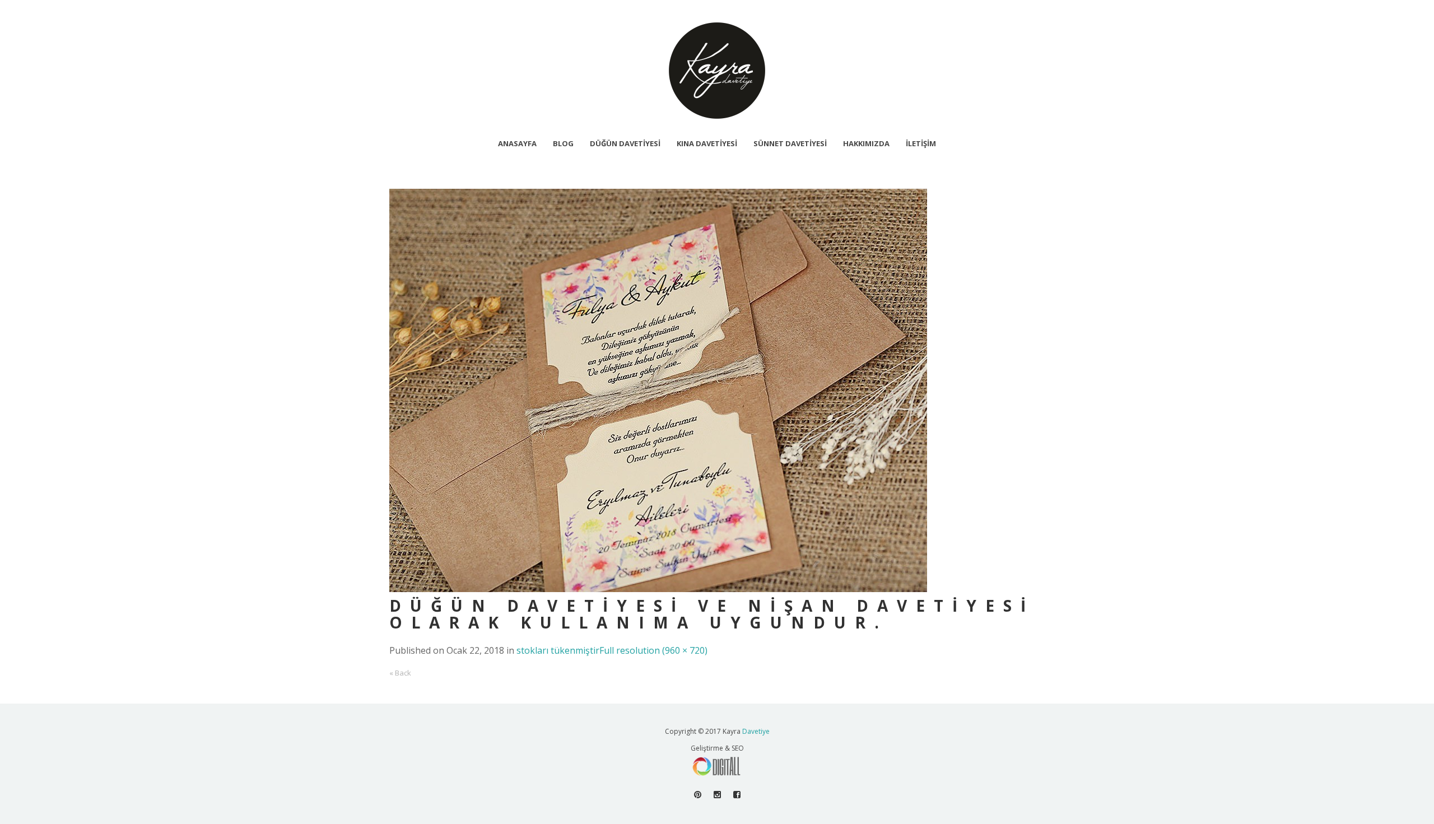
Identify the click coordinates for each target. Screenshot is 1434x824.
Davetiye (756, 731)
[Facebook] (737, 794)
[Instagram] (717, 794)
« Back (400, 673)
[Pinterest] (697, 794)
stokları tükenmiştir (557, 650)
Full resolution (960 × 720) (653, 650)
